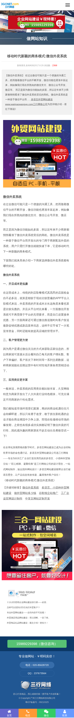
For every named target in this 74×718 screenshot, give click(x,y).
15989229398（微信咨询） (37, 644)
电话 (27, 715)
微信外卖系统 (12, 196)
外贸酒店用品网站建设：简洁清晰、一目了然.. (28, 618)
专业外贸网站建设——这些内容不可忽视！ (26, 612)
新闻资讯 (21, 65)
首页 (9, 715)
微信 (46, 715)
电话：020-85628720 (37, 665)
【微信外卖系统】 (14, 75)
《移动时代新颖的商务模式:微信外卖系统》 (29, 480)
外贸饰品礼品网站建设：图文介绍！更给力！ (27, 623)
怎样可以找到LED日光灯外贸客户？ (23, 607)
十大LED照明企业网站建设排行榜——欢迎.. (27, 602)
